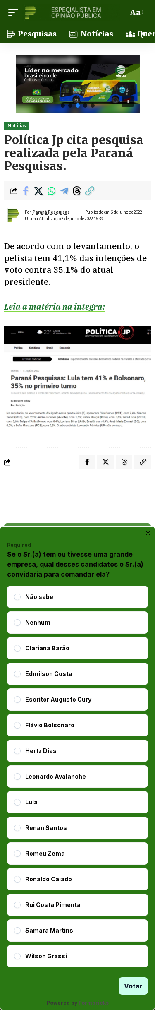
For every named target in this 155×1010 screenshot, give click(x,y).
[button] (15, 12)
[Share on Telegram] (64, 190)
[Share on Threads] (77, 190)
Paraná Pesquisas (51, 211)
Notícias (16, 126)
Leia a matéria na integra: (54, 306)
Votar (133, 986)
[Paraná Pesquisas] (71, 12)
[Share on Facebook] (25, 190)
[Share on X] (38, 190)
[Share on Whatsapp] (51, 190)
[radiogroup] (77, 776)
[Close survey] (148, 533)
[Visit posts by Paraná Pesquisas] (12, 215)
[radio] (17, 597)
